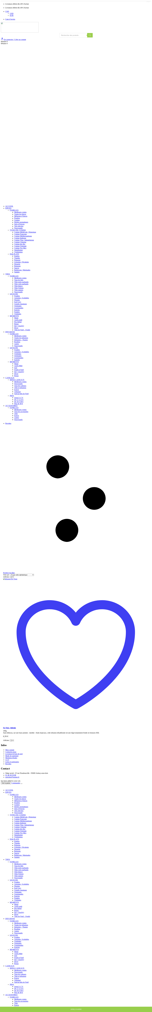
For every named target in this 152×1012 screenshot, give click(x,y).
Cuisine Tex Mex (20, 248)
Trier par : (6, 575)
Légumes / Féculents (21, 262)
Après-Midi (18, 366)
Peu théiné (18, 322)
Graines (17, 220)
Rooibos (17, 342)
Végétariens (18, 252)
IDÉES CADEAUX (17, 380)
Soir (15, 368)
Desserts (17, 264)
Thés (16, 414)
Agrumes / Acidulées (21, 298)
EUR (11, 15)
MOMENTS (14, 316)
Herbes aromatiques (21, 222)
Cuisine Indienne (20, 238)
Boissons (17, 266)
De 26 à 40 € (18, 402)
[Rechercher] (90, 35)
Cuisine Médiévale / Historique (25, 232)
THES (7, 274)
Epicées (17, 310)
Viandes (17, 258)
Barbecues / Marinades (22, 270)
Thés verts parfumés (21, 284)
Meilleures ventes (20, 212)
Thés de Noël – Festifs (22, 330)
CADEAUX (9, 378)
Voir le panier (6, 783)
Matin (16, 318)
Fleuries (17, 300)
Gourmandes (18, 308)
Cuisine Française (20, 234)
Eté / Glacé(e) (19, 326)
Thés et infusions (20, 388)
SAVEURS (14, 294)
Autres (16, 344)
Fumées (17, 312)
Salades (17, 272)
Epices (16, 390)
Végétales (17, 314)
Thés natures (18, 290)
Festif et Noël (19, 370)
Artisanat (17, 392)
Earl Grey (17, 302)
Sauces (16, 268)
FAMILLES (14, 210)
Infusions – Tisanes (21, 340)
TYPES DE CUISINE (18, 230)
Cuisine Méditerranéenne (23, 236)
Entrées (16, 256)
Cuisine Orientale (20, 246)
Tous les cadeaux (20, 386)
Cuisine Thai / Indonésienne (24, 240)
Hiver (16, 328)
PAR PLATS (14, 254)
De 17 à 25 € (18, 400)
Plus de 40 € (18, 404)
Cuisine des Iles (19, 244)
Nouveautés (18, 228)
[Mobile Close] (2, 786)
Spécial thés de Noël (21, 394)
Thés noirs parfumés (21, 282)
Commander (15, 783)
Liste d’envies (10, 19)
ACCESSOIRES (11, 406)
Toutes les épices (20, 214)
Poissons (17, 260)
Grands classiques (20, 304)
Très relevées (18, 226)
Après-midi (18, 320)
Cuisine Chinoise (20, 242)
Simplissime (18, 250)
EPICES (8, 208)
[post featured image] (10, 579)
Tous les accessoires (21, 412)
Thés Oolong (18, 288)
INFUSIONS (10, 332)
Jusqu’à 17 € (18, 398)
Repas (16, 324)
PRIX (12, 396)
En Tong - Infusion (9, 728)
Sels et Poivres (19, 224)
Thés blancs (18, 286)
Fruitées (17, 296)
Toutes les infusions (21, 338)
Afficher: (6, 577)
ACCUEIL (9, 206)
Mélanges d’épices (20, 216)
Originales (17, 306)
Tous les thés (18, 280)
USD (7, 11)
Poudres (17, 218)
